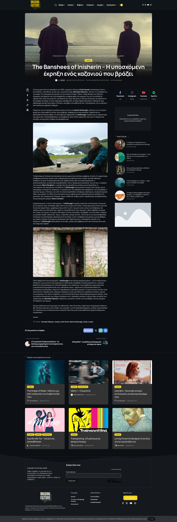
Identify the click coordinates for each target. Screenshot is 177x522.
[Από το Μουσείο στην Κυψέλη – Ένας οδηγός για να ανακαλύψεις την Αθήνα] (120, 157)
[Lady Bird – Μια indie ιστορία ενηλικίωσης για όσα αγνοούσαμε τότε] (132, 372)
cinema (57, 322)
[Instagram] (151, 5)
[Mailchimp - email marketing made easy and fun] (114, 483)
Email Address (71, 472)
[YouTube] (148, 5)
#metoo (30, 434)
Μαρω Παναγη (120, 445)
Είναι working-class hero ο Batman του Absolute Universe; (138, 169)
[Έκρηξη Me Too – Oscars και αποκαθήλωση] (45, 420)
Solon (63, 80)
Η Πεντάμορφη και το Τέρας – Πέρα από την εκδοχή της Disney (138, 182)
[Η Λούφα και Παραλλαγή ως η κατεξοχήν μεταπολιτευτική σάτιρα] (120, 144)
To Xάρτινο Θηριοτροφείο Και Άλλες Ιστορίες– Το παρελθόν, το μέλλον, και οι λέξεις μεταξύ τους (138, 194)
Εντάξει (151, 519)
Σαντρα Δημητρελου (78, 394)
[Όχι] (174, 519)
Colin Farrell (65, 322)
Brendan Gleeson (48, 322)
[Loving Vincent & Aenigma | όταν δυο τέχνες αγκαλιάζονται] (132, 420)
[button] (56, 5)
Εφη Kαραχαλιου (34, 401)
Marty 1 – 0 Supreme (80, 390)
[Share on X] (27, 100)
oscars (90, 322)
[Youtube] (143, 95)
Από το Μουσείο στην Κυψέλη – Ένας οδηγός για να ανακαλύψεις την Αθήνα (139, 156)
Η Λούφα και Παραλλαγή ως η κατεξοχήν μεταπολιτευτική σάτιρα (138, 143)
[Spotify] (153, 95)
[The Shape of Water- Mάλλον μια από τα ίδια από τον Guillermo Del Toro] (45, 372)
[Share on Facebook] (27, 95)
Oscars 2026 (83, 387)
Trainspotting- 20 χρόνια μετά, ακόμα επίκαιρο (86, 440)
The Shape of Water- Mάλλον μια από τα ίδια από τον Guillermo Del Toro (43, 393)
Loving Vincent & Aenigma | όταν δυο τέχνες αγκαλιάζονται (132, 440)
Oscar (85, 322)
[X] (145, 5)
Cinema (88, 60)
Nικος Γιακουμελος (78, 445)
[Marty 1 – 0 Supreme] (88, 372)
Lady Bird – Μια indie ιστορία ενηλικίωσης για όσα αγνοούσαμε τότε (130, 393)
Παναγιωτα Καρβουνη (35, 445)
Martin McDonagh (76, 322)
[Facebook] (143, 5)
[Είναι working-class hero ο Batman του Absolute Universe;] (120, 170)
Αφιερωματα (47, 434)
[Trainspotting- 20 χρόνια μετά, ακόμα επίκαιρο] (88, 420)
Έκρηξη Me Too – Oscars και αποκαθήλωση (40, 440)
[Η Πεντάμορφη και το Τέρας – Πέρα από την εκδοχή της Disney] (120, 183)
